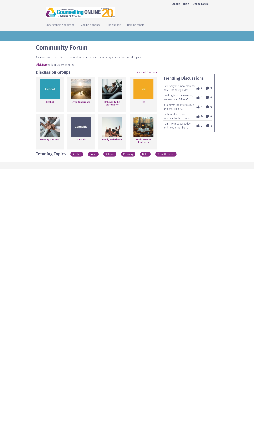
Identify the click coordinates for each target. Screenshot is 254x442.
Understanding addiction (60, 25)
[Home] (106, 12)
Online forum (201, 3)
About (176, 3)
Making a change (91, 25)
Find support (113, 25)
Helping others (135, 25)
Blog (186, 3)
